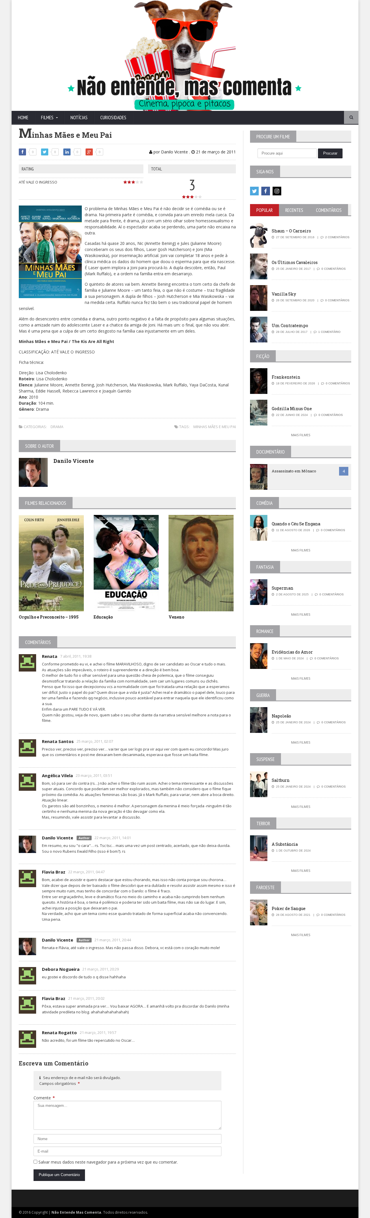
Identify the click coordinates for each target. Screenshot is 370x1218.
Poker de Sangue (289, 908)
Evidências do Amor (292, 652)
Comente (44, 1097)
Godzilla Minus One (292, 408)
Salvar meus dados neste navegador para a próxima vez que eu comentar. (108, 1162)
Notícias (79, 117)
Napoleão (281, 716)
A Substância (285, 844)
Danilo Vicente (73, 460)
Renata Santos (58, 741)
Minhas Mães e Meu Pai (214, 426)
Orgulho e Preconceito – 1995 (49, 617)
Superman (282, 588)
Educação (103, 617)
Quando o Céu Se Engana (296, 524)
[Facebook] (265, 191)
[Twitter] (254, 191)
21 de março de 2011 (215, 152)
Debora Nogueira (60, 969)
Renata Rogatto (59, 1032)
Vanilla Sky (284, 294)
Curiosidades (113, 117)
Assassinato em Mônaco (294, 471)
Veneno (176, 617)
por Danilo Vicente (170, 152)
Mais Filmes (300, 435)
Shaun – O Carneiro (291, 231)
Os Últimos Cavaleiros (295, 262)
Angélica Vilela (57, 775)
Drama (57, 426)
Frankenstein (286, 377)
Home (23, 117)
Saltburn (281, 780)
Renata (49, 656)
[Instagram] (277, 191)
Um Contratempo (290, 325)
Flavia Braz (53, 872)
